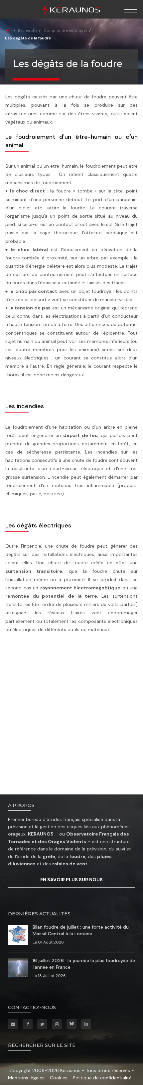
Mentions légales (26, 1078)
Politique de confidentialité (102, 1078)
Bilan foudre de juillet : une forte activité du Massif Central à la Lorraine (81, 930)
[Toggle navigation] (130, 9)
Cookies (59, 1078)
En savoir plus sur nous (71, 880)
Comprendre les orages (65, 30)
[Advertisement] (71, 715)
